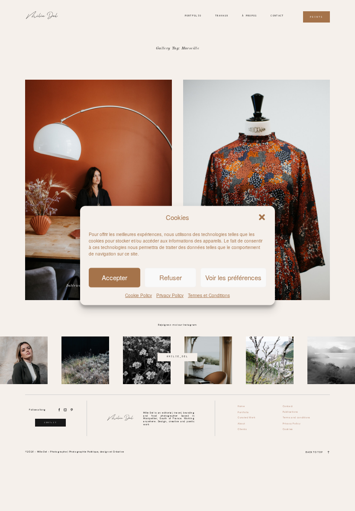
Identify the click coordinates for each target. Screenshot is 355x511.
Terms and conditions (296, 417)
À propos (249, 15)
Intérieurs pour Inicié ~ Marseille (98, 190)
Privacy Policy (170, 295)
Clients (242, 429)
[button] (262, 217)
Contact (277, 15)
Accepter (114, 277)
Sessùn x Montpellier (257, 190)
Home (241, 406)
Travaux (221, 15)
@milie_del (177, 357)
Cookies (288, 429)
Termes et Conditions (209, 295)
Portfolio (193, 15)
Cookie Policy (138, 295)
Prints (316, 17)
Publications (290, 412)
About (241, 423)
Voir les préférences (233, 277)
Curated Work (246, 417)
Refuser (170, 277)
